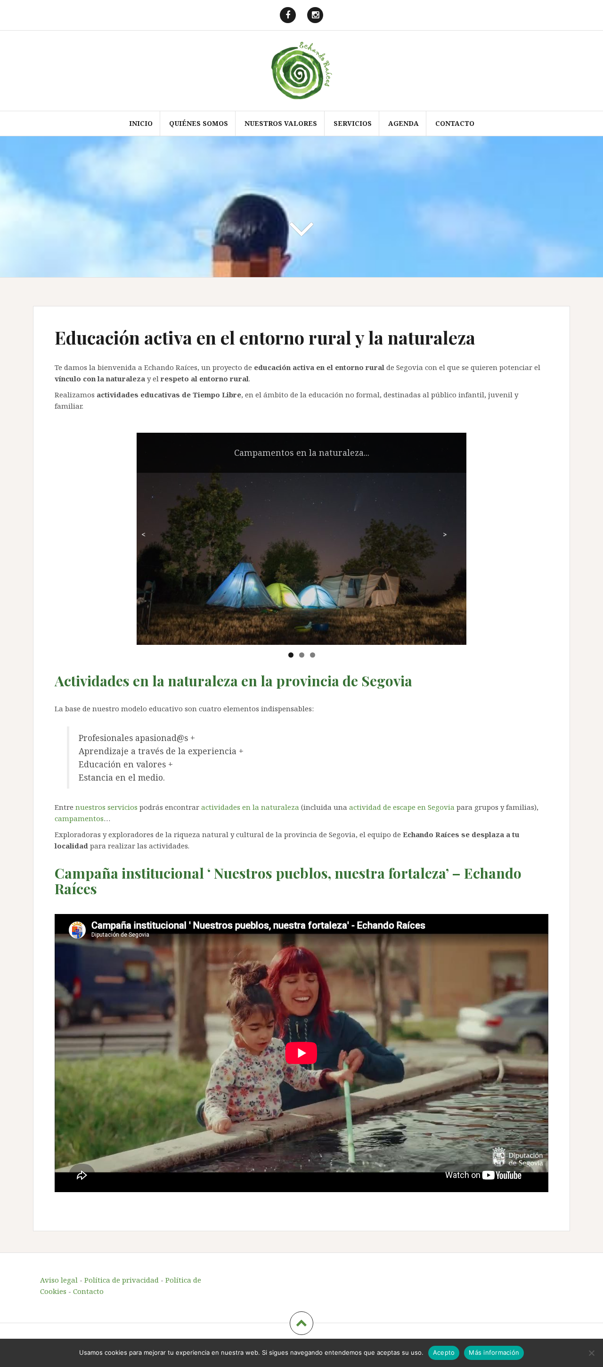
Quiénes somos (198, 123)
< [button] (143, 534)
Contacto (454, 123)
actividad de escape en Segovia (402, 807)
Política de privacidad (121, 1280)
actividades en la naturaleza (250, 807)
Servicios (353, 123)
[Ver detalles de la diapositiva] (301, 539)
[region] (301, 539)
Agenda (403, 123)
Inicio (141, 123)
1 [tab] (290, 655)
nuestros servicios (106, 807)
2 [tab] (301, 655)
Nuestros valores (280, 123)
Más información (494, 1352)
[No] (591, 1353)
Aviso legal (59, 1280)
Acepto (444, 1352)
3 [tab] (312, 655)
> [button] (445, 534)
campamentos (79, 818)
